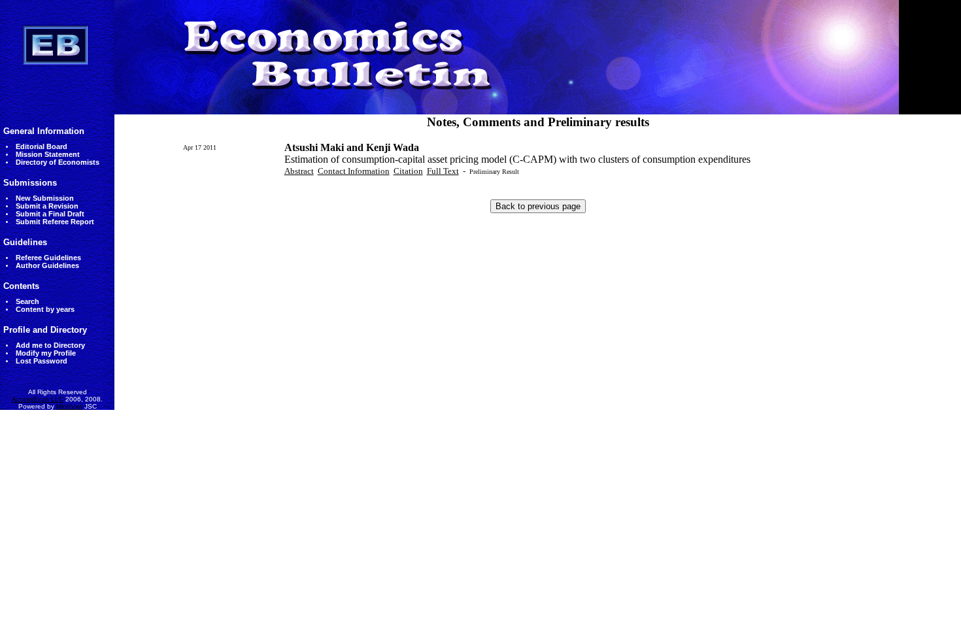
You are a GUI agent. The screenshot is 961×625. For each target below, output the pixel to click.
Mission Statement (48, 154)
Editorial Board (41, 146)
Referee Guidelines (48, 258)
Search (27, 301)
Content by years (45, 309)
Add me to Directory (50, 345)
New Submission (45, 198)
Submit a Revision (47, 206)
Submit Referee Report (55, 222)
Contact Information (354, 171)
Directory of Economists (57, 162)
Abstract (299, 171)
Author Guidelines (47, 265)
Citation (408, 171)
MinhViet (69, 406)
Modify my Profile (46, 353)
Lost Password (41, 361)
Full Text (443, 171)
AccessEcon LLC (37, 399)
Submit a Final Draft (50, 214)
